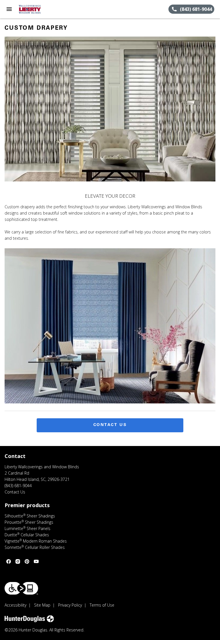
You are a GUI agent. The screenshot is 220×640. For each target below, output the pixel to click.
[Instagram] (18, 561)
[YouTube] (36, 561)
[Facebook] (9, 561)
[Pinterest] (27, 561)
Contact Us (110, 425)
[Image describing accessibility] (21, 588)
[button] (9, 9)
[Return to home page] (35, 9)
